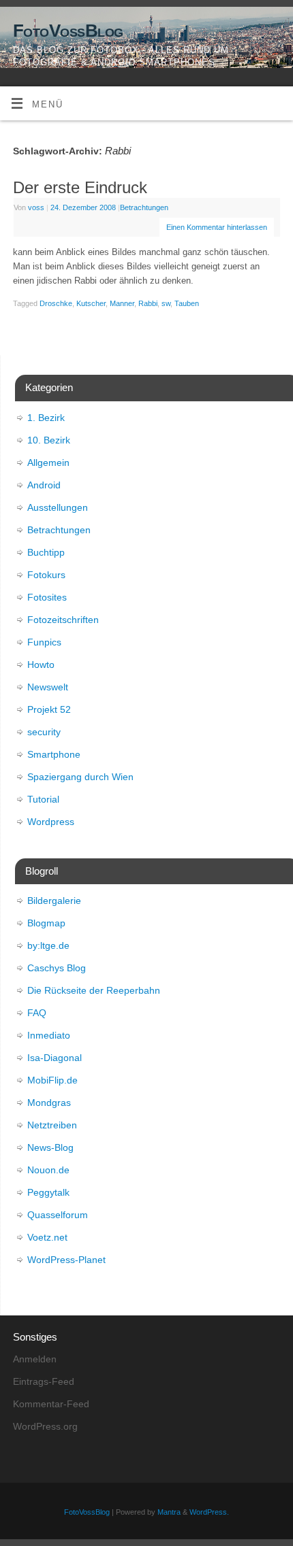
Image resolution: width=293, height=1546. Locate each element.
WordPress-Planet (66, 1259)
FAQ (36, 1012)
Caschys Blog (56, 967)
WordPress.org (45, 1426)
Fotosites (47, 597)
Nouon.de (48, 1169)
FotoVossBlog (68, 30)
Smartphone (53, 754)
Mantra (169, 1512)
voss (36, 207)
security (44, 731)
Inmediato (48, 1035)
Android (44, 485)
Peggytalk (48, 1192)
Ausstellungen (57, 507)
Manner (122, 303)
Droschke (56, 303)
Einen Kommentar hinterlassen (216, 227)
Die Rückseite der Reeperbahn (93, 990)
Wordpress (50, 821)
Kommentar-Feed (51, 1403)
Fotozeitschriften (63, 619)
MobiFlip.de (52, 1080)
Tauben (186, 303)
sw (165, 303)
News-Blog (50, 1147)
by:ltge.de (48, 945)
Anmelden (35, 1359)
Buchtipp (46, 552)
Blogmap (46, 923)
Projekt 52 (49, 709)
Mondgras (49, 1102)
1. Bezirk (46, 417)
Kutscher (91, 303)
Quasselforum (57, 1214)
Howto (41, 664)
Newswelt (47, 687)
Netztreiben (52, 1125)
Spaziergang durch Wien (80, 776)
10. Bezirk (48, 440)
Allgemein (48, 462)
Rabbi (147, 303)
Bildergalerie (54, 900)
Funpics (44, 642)
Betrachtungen (144, 207)
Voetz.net (47, 1237)
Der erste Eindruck (80, 187)
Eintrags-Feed (43, 1381)
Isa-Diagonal (54, 1057)
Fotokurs (46, 574)
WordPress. (209, 1512)
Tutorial (43, 799)
